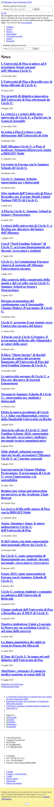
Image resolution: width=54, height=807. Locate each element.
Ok (27, 804)
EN (5, 13)
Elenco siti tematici (14, 783)
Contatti (9, 772)
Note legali (10, 781)
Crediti (9, 776)
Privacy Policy (12, 779)
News (4, 691)
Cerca (5, 9)
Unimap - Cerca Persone (16, 774)
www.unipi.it (26, 22)
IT (2, 13)
